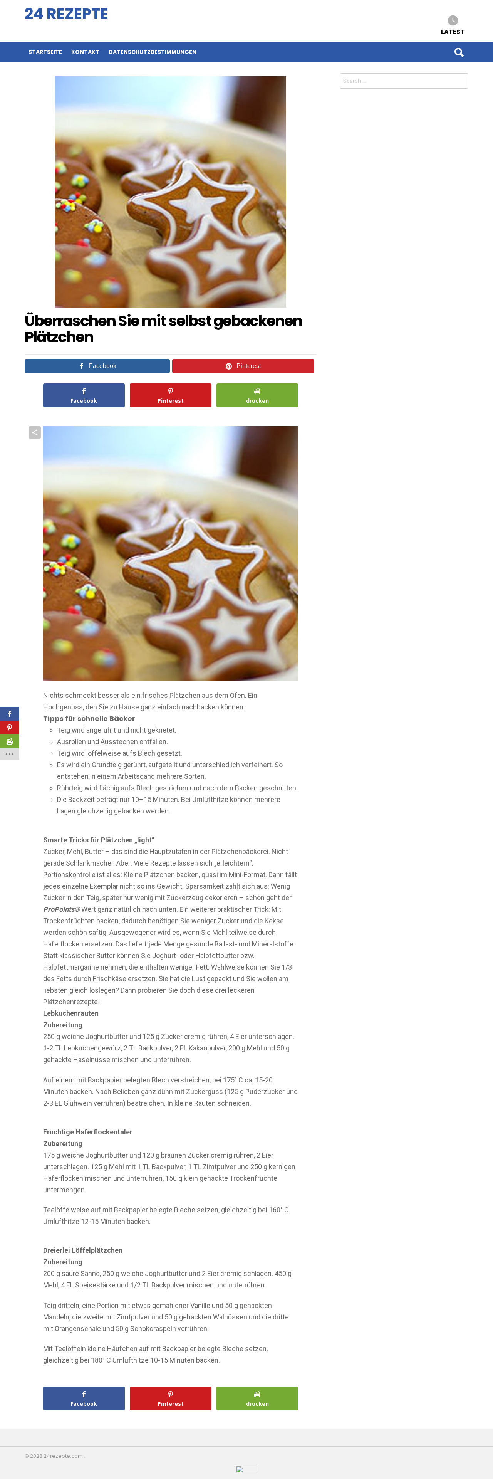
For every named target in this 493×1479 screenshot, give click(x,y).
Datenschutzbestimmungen (152, 52)
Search (458, 52)
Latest (452, 31)
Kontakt (85, 52)
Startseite (45, 52)
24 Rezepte (66, 13)
